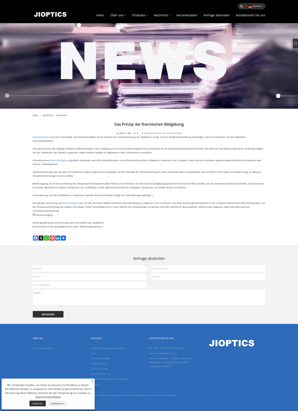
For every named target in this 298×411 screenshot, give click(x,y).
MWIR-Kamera (98, 363)
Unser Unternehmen (43, 348)
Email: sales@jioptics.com (162, 353)
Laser (94, 353)
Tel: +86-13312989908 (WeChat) (166, 348)
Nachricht (48, 115)
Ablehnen (38, 403)
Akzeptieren (57, 403)
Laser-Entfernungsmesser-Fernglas (109, 378)
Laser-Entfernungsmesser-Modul (108, 348)
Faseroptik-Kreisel (100, 358)
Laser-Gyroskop (99, 368)
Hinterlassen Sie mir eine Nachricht (163, 133)
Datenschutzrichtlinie (48, 397)
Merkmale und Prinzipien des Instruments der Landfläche (73, 222)
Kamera (95, 384)
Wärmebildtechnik (100, 373)
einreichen (48, 314)
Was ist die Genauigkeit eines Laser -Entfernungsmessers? (72, 226)
